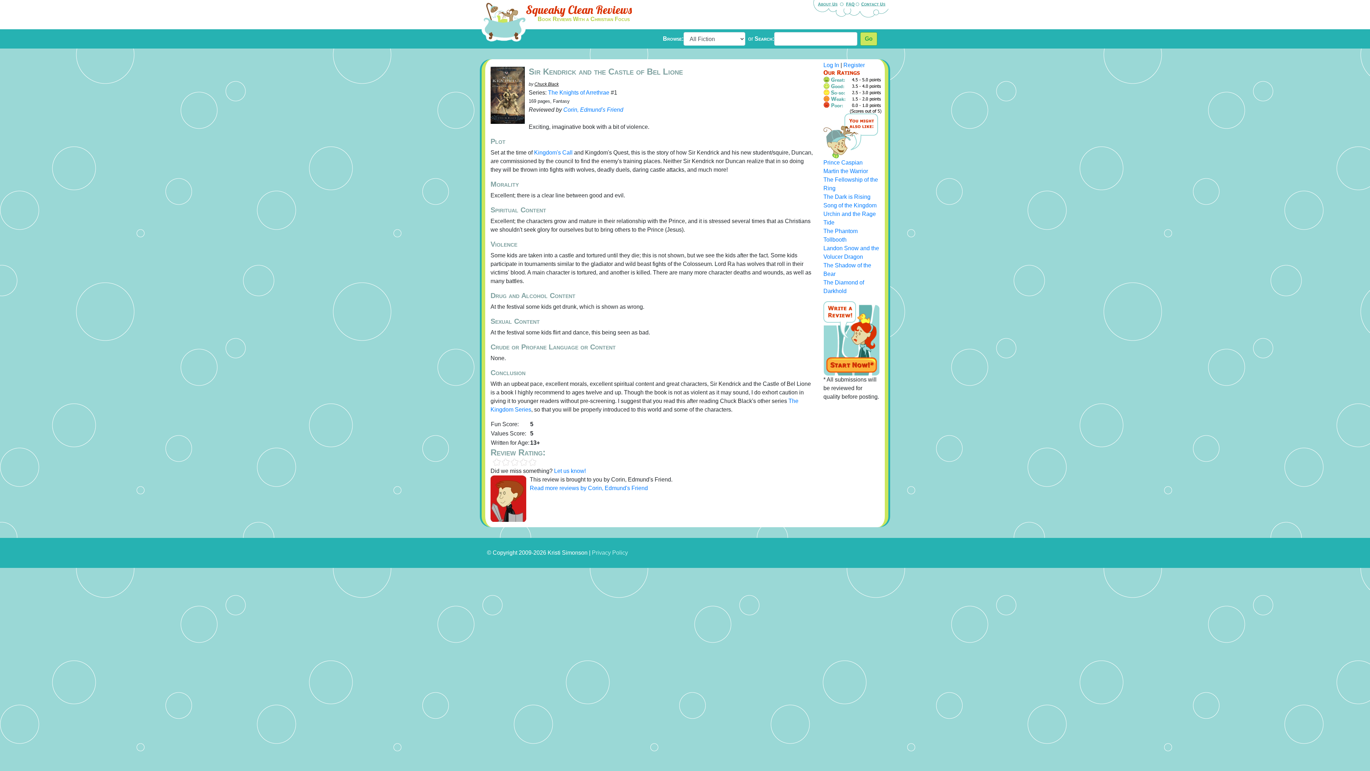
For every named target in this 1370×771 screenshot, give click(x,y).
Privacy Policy (610, 553)
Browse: (673, 39)
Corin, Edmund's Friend (593, 110)
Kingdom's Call (553, 153)
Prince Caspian (843, 163)
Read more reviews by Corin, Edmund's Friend (589, 488)
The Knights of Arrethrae (578, 93)
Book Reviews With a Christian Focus (584, 19)
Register (854, 65)
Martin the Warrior (845, 171)
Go (869, 39)
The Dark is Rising (847, 197)
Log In (831, 65)
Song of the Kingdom (850, 205)
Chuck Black (546, 84)
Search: (764, 39)
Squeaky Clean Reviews (579, 9)
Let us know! (570, 471)
